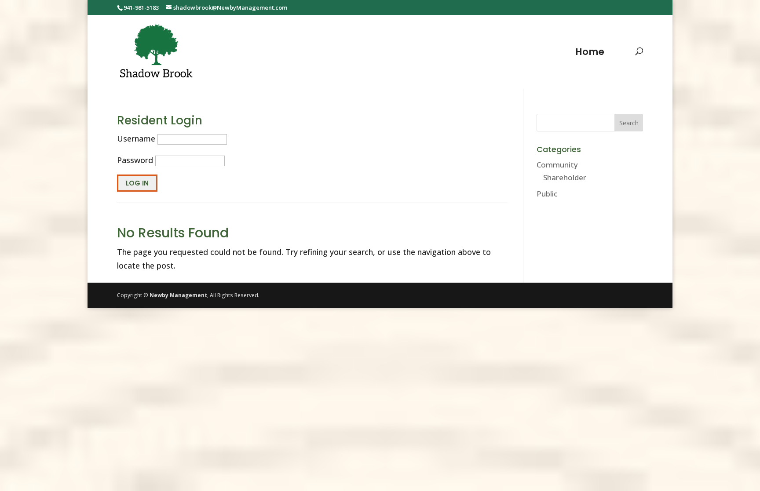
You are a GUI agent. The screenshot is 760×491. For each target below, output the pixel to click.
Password (135, 160)
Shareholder (564, 177)
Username (136, 138)
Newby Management (178, 295)
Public (547, 194)
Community (557, 165)
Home (590, 53)
